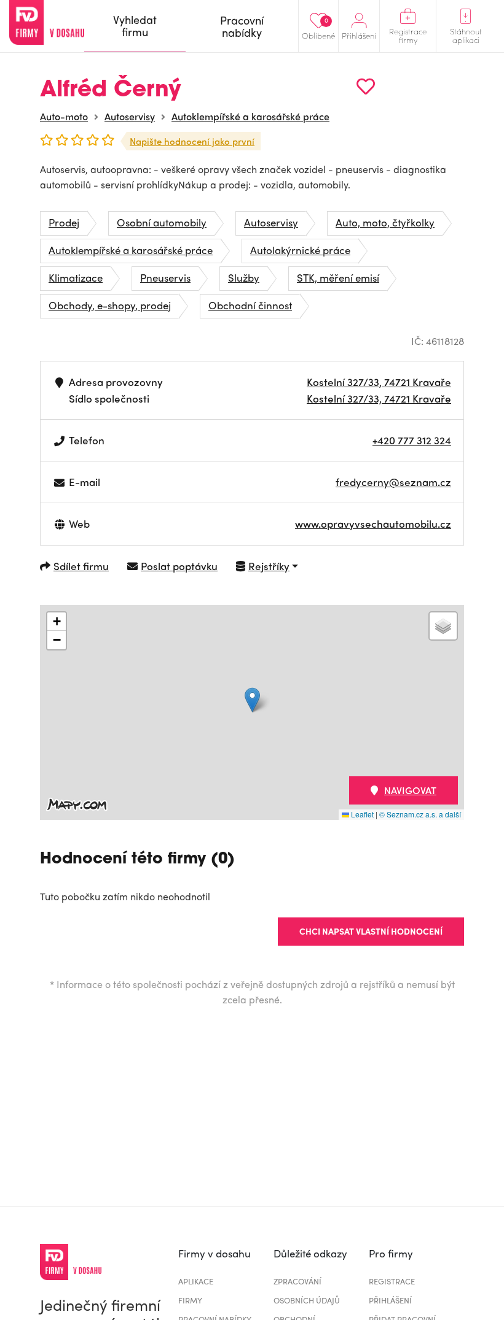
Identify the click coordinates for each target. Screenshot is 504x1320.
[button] (252, 699)
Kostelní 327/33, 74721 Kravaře (379, 381)
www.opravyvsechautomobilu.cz (373, 523)
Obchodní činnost (250, 305)
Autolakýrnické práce (300, 249)
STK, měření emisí (338, 277)
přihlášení (390, 1300)
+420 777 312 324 (411, 440)
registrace (392, 1281)
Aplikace (195, 1281)
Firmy (190, 1300)
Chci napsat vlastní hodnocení (371, 931)
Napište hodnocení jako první (192, 141)
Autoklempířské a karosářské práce (250, 116)
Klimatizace (76, 277)
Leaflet (361, 814)
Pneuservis (165, 277)
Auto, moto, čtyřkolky (385, 222)
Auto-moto (64, 116)
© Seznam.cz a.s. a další (420, 814)
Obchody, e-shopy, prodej (110, 305)
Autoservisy (129, 116)
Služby (243, 277)
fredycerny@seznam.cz (393, 481)
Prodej (64, 222)
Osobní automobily (162, 222)
